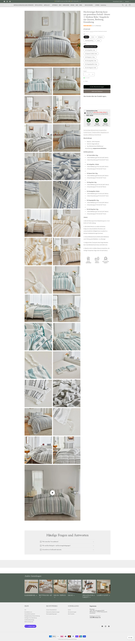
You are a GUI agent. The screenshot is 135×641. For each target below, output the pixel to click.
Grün (92, 37)
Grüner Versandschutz (51, 609)
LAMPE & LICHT (102, 595)
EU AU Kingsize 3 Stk (90, 67)
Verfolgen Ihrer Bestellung (31, 618)
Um (25, 609)
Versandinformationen (30, 614)
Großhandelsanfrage (29, 619)
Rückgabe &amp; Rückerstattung (32, 616)
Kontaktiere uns (28, 612)
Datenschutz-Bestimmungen (53, 612)
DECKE (70, 595)
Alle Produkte (71, 614)
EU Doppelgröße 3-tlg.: (91, 64)
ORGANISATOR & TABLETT (88, 596)
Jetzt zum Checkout (97, 91)
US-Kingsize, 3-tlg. (90, 57)
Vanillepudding (89, 40)
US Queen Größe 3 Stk (91, 53)
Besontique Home (65, 639)
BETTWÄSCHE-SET (45, 595)
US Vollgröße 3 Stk (90, 50)
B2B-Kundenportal (29, 621)
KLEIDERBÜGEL (30, 595)
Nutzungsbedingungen (51, 614)
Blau (86, 37)
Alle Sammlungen (72, 612)
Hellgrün (100, 37)
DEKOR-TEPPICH (60, 595)
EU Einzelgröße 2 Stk (90, 60)
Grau (98, 40)
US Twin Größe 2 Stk (90, 46)
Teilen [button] (86, 81)
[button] (47, 5)
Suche (69, 609)
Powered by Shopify (73, 639)
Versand (91, 31)
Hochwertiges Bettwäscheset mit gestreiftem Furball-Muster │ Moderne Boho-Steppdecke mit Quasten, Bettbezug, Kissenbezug (96, 132)
